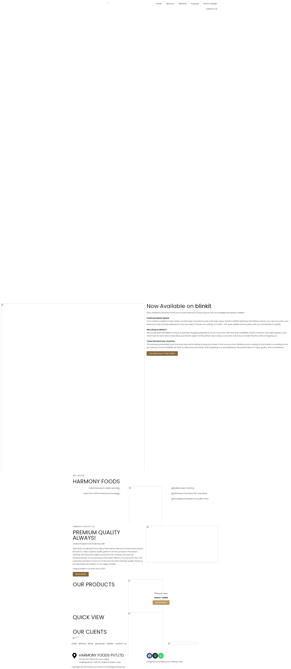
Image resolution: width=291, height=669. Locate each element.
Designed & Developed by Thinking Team (165, 661)
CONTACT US (211, 9)
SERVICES (183, 3)
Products (195, 3)
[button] (76, 599)
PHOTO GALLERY (210, 3)
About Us (170, 3)
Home (159, 3)
